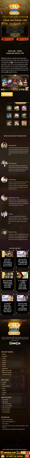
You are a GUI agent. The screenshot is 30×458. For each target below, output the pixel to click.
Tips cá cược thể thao (7, 405)
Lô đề (3, 394)
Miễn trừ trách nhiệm (7, 370)
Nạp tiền (4, 362)
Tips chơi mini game (6, 403)
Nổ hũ (3, 384)
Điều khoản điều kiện (6, 372)
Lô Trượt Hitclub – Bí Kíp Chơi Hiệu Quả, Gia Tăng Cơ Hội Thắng (7, 307)
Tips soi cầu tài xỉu (6, 407)
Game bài (4, 382)
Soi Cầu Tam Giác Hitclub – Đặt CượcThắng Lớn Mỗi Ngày (22, 307)
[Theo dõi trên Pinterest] (21, 347)
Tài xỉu (3, 388)
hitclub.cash (24, 16)
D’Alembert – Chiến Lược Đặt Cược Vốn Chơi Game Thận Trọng (22, 284)
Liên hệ (4, 366)
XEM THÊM (8, 94)
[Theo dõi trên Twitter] (17, 347)
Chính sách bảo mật (6, 374)
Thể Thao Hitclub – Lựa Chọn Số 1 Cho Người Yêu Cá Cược (7, 263)
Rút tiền (4, 364)
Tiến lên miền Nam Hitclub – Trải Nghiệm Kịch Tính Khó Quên (7, 284)
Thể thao (4, 392)
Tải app (4, 358)
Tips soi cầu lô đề (6, 409)
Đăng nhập (4, 356)
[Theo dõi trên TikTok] (13, 347)
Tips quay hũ (5, 401)
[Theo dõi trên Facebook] (9, 347)
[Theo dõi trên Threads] (19, 347)
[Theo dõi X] (15, 347)
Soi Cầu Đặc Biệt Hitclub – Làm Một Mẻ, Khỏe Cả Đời (22, 262)
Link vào (4, 360)
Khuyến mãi (5, 368)
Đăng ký (4, 354)
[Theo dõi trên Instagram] (11, 347)
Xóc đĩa (4, 390)
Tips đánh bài (5, 399)
